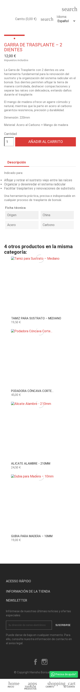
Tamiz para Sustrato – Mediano (36, 318)
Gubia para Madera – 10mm (32, 536)
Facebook (35, 662)
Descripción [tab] (16, 162)
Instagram (44, 662)
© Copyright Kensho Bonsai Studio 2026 (40, 672)
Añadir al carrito (45, 141)
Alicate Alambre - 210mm (30, 463)
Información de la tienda (28, 591)
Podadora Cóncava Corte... (32, 391)
